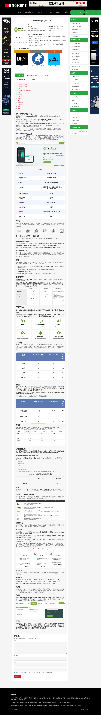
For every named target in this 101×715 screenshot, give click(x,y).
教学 (19, 108)
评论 (15, 640)
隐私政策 (82, 709)
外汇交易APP (75, 83)
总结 (19, 110)
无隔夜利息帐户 (75, 120)
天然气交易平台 (75, 33)
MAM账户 (74, 114)
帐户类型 (20, 94)
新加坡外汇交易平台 (77, 56)
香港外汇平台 (75, 59)
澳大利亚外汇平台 (76, 63)
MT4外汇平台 (75, 76)
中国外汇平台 (75, 69)
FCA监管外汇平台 (76, 43)
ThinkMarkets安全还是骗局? (24, 90)
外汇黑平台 (39, 12)
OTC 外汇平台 (75, 103)
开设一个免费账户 (77, 12)
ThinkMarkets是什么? (23, 84)
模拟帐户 (74, 123)
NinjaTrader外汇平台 (77, 89)
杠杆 (19, 92)
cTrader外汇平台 (76, 80)
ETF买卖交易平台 (76, 26)
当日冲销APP (75, 86)
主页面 (19, 12)
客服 (19, 106)
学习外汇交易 (49, 12)
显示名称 (16, 655)
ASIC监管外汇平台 (76, 46)
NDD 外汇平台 (75, 100)
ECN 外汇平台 (75, 97)
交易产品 (20, 96)
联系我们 (66, 12)
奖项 (19, 88)
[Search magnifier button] (99, 12)
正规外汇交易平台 (29, 12)
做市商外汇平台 (75, 106)
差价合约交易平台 (76, 23)
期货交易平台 (75, 29)
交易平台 (20, 104)
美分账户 (74, 117)
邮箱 (15, 662)
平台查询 (58, 12)
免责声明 (87, 709)
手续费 (19, 98)
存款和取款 (20, 102)
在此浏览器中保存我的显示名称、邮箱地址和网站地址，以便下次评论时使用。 (34, 672)
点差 (19, 100)
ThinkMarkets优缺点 (22, 86)
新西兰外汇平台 (75, 53)
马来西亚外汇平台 (76, 66)
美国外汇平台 (75, 50)
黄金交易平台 (75, 36)
